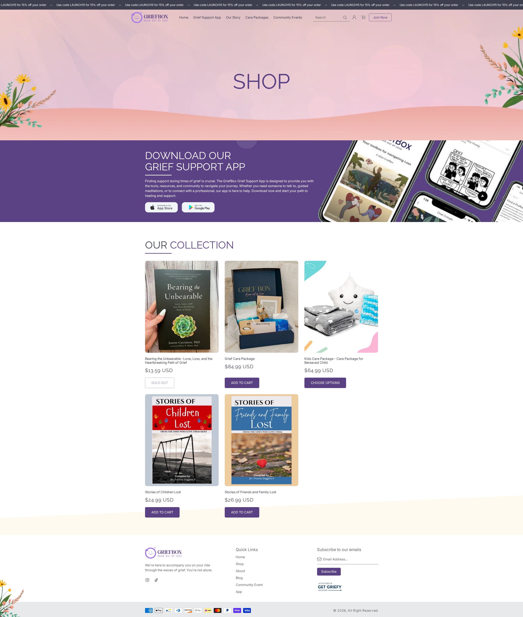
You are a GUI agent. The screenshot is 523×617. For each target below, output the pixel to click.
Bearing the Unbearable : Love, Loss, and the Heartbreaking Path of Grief (178, 361)
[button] (363, 17)
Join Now (380, 17)
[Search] (345, 17)
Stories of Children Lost (163, 492)
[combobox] (331, 17)
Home (240, 557)
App (239, 592)
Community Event (249, 585)
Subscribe (328, 571)
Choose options (325, 383)
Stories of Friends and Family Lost (250, 492)
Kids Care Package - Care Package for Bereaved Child (333, 361)
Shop (240, 564)
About (240, 571)
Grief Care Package (240, 359)
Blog (239, 578)
